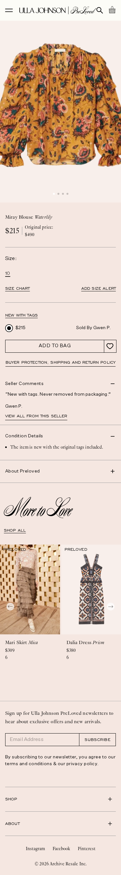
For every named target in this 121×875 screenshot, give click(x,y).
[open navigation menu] (9, 10)
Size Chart (17, 288)
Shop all (15, 530)
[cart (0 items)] (112, 10)
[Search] (99, 10)
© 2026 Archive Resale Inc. (61, 864)
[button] (54, 194)
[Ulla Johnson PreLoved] (57, 10)
